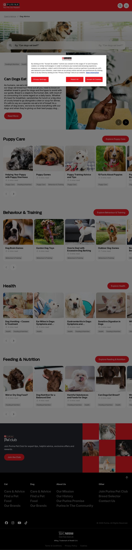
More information (92, 72)
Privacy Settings (39, 79)
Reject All (75, 79)
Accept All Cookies (94, 79)
